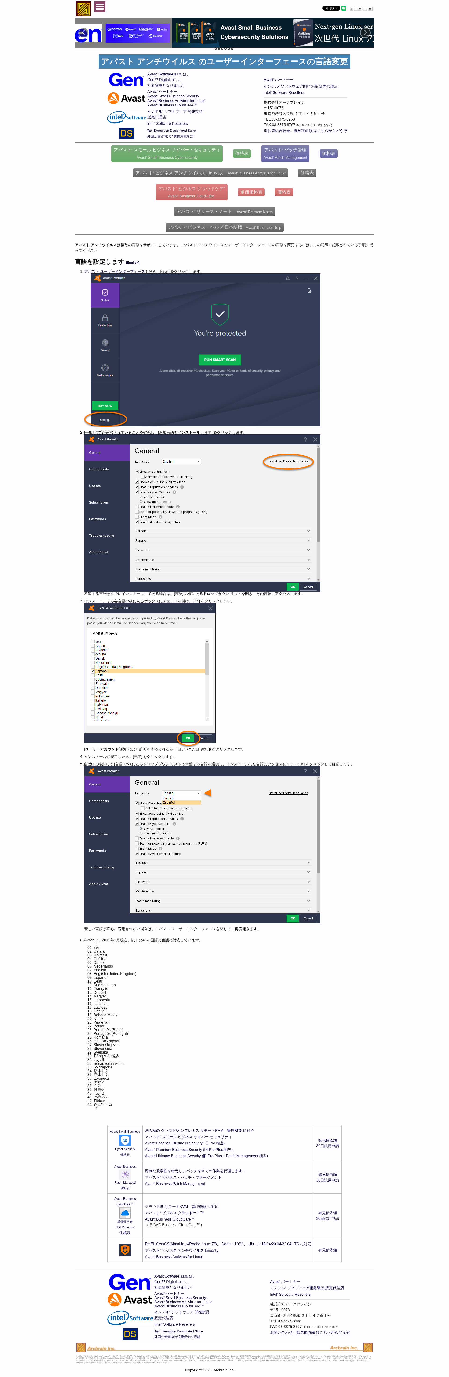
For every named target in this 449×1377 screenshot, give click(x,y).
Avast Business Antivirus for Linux (176, 101)
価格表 (125, 1233)
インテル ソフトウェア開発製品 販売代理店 (301, 86)
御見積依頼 (327, 1250)
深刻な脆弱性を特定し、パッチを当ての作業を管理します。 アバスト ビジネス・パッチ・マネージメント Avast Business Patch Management (195, 1177)
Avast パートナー (162, 92)
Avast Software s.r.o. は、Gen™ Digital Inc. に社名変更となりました (168, 79)
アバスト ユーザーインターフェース (114, 271)
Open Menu (99, 6)
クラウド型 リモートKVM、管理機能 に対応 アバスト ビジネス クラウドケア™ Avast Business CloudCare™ (182, 1213)
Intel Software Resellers (167, 124)
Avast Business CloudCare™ (172, 105)
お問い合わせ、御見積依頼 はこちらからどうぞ (310, 1332)
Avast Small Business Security (173, 96)
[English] (132, 262)
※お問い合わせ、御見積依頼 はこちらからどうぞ (305, 131)
